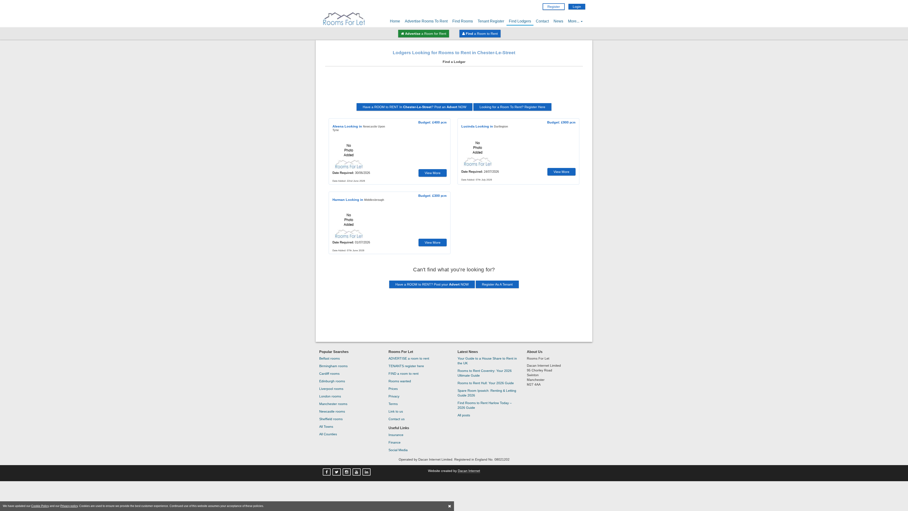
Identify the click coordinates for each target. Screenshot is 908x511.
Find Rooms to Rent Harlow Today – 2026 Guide (485, 405)
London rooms (330, 396)
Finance (395, 442)
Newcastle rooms (332, 411)
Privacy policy (69, 506)
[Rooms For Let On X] (337, 472)
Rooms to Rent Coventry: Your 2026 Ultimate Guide (485, 373)
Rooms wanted (400, 381)
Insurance (396, 435)
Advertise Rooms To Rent (426, 21)
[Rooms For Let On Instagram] (347, 472)
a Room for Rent (425, 33)
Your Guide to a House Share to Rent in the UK (487, 361)
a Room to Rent (482, 33)
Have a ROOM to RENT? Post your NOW (432, 284)
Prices (393, 389)
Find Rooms (462, 21)
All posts (464, 415)
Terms (393, 404)
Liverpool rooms (331, 389)
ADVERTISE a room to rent (409, 358)
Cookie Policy (40, 506)
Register (553, 7)
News (558, 21)
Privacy (394, 396)
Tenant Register (491, 21)
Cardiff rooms (329, 373)
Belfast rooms (329, 358)
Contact (542, 21)
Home (395, 21)
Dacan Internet (469, 471)
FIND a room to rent (404, 373)
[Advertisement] (454, 86)
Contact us (397, 419)
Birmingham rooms (333, 366)
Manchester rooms (333, 404)
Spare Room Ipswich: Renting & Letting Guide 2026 (487, 393)
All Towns (326, 426)
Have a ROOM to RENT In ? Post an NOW (414, 107)
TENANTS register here (406, 366)
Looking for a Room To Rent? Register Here (512, 107)
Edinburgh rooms (332, 381)
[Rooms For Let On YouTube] (357, 472)
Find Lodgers (520, 21)
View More (433, 173)
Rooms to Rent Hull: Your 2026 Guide (486, 383)
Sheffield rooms (331, 419)
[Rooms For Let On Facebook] (327, 472)
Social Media (398, 450)
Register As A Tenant (497, 284)
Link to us (396, 411)
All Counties (328, 434)
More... (574, 21)
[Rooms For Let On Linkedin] (366, 472)
